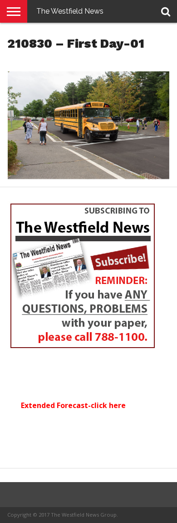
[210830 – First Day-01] (88, 176)
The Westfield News (69, 11)
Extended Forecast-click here (73, 405)
